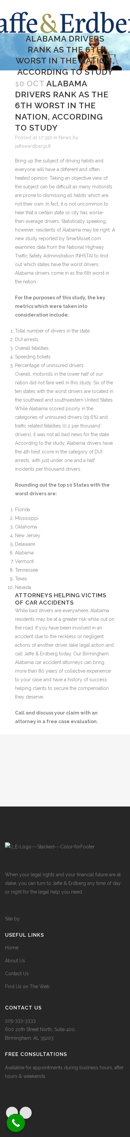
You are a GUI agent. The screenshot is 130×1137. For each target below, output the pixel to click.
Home (11, 947)
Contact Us (17, 973)
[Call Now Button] (16, 1123)
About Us (15, 960)
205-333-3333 (20, 1020)
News (65, 137)
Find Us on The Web (27, 986)
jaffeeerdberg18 (33, 146)
